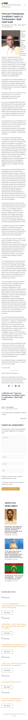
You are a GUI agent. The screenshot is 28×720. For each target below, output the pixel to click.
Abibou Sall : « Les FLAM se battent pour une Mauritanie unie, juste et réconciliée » (14, 626)
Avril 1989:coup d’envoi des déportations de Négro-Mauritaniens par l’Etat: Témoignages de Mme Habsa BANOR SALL (14, 554)
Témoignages (6, 25)
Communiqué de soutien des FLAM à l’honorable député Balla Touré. (14, 645)
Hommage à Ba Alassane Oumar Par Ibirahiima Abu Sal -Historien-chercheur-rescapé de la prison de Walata (13, 529)
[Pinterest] (15, 386)
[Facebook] (9, 386)
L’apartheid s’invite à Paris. (11, 682)
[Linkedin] (19, 386)
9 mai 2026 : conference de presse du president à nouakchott (14, 664)
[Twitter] (12, 386)
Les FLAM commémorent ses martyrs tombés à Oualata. (12, 699)
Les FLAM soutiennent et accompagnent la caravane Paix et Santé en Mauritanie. (14, 605)
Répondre (23, 418)
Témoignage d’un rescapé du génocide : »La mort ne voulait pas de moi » (14, 577)
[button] (7, 612)
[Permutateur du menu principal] (24, 5)
